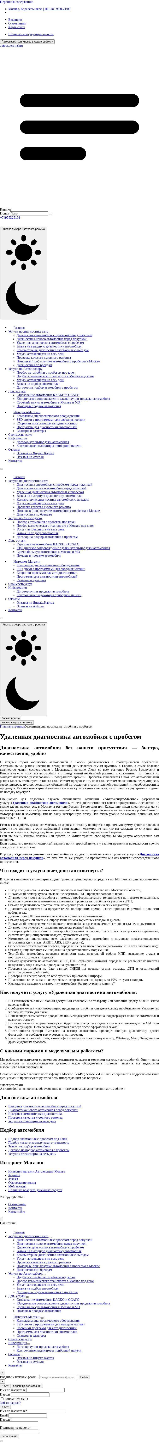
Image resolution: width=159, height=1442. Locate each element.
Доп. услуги (16, 391)
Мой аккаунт (17, 1186)
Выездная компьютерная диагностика (35, 1113)
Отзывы (14, 449)
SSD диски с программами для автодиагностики (51, 419)
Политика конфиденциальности (31, 34)
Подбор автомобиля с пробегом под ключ (46, 372)
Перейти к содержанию (16, 2)
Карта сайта (16, 27)
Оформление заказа (22, 1182)
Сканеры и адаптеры (31, 431)
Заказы (13, 1179)
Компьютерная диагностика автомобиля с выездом (53, 350)
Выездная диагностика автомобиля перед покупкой (44, 1106)
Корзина (14, 1175)
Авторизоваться (27, 41)
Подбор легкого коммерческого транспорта (38, 1142)
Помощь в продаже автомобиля (39, 406)
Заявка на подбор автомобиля (37, 383)
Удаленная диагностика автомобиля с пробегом (50, 342)
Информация (17, 438)
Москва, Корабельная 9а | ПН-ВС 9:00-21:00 (39, 9)
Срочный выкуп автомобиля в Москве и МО (48, 402)
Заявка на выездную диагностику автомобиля (49, 346)
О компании (17, 23)
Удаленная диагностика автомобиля (39, 802)
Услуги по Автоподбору (25, 369)
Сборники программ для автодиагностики (47, 423)
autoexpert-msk (11, 45)
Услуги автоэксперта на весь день (40, 354)
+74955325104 (10, 217)
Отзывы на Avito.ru (30, 457)
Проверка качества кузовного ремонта (44, 357)
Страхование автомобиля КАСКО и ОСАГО (48, 395)
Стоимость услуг (20, 434)
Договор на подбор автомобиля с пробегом (47, 387)
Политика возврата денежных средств (35, 1190)
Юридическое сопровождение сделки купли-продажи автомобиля (63, 398)
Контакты (15, 460)
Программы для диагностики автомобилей (47, 427)
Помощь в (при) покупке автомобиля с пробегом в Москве (58, 361)
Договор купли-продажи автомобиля (43, 442)
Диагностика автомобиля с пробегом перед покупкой (54, 335)
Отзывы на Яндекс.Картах (35, 453)
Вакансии (15, 19)
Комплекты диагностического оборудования (48, 416)
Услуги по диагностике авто (28, 331)
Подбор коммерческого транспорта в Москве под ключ (55, 376)
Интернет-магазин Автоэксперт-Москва (36, 1171)
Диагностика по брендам (34, 365)
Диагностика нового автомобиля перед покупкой (52, 339)
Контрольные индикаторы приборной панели (49, 445)
